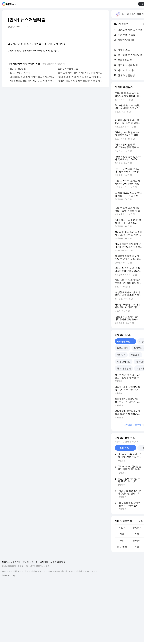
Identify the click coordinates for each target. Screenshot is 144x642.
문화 (122, 540)
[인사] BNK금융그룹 (68, 68)
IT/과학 (136, 540)
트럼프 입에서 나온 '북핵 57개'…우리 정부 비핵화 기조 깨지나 (80, 72)
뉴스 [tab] (140, 521)
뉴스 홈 (122, 527)
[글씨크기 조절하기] (95, 34)
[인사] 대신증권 (18, 68)
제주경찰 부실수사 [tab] (125, 341)
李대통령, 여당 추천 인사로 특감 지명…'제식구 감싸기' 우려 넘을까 (32, 76)
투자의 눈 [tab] (135, 354)
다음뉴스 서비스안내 (11, 562)
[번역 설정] (89, 34)
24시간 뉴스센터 (30, 562)
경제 (122, 534)
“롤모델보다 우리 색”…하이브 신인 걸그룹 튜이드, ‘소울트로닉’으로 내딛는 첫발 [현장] (32, 81)
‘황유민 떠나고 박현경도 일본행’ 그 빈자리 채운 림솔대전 (80, 81)
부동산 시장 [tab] (122, 348)
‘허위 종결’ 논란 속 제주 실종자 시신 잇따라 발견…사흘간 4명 (80, 76)
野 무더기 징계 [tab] (124, 368)
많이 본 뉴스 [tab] (125, 448)
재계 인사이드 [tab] (123, 361)
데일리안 (11, 4)
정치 (136, 534)
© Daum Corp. (9, 575)
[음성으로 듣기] (84, 34)
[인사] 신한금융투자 (20, 72)
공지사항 (44, 562)
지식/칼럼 (122, 547)
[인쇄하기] (101, 34)
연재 (136, 547)
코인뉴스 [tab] (121, 354)
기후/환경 (137, 527)
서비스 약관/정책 (58, 562)
